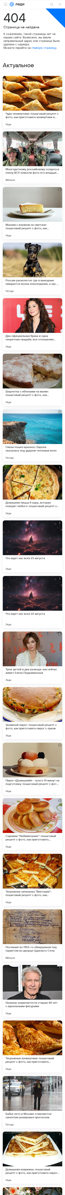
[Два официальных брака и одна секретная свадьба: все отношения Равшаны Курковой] (32, 324)
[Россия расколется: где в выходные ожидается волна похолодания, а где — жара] (32, 269)
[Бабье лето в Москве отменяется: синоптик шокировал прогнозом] (32, 1102)
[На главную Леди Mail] (19, 4)
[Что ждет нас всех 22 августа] (32, 602)
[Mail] (12, 4)
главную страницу (44, 47)
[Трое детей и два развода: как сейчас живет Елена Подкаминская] (32, 658)
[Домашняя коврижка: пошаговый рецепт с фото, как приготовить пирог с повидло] (32, 1158)
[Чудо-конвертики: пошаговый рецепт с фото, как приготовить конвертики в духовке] (32, 102)
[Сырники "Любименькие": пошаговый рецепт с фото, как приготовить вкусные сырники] (32, 824)
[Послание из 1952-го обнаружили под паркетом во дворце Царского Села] (32, 935)
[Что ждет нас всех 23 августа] (32, 546)
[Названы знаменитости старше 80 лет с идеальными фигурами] (32, 991)
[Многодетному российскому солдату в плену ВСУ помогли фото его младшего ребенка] (32, 157)
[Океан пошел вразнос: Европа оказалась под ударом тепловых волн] (32, 435)
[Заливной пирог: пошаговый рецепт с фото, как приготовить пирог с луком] (32, 713)
